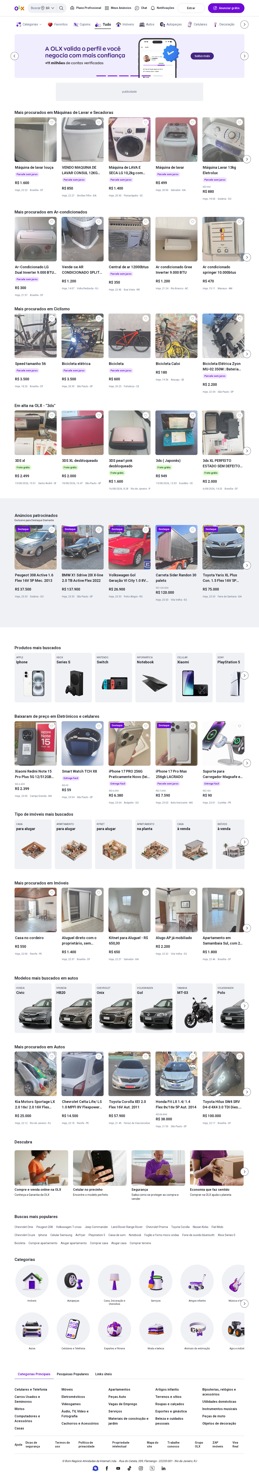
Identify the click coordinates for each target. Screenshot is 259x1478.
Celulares (200, 24)
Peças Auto (117, 1397)
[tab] (34, 1374)
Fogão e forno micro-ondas (161, 1235)
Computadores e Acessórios (27, 1418)
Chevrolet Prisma (157, 1227)
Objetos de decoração (219, 1423)
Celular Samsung (61, 1235)
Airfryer (80, 1235)
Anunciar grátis (229, 8)
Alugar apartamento (74, 1243)
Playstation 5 (97, 1235)
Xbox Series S (226, 1235)
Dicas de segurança (32, 1444)
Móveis (67, 1389)
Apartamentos (119, 1389)
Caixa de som (117, 1235)
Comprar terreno (140, 1243)
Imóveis (128, 24)
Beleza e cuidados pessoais (169, 1421)
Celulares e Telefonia (31, 1389)
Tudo (107, 24)
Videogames (71, 1404)
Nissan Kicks (200, 1227)
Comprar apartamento (43, 1243)
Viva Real (235, 1444)
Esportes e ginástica (171, 1411)
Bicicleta (20, 1243)
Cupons (85, 24)
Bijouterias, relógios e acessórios (219, 1392)
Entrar (191, 8)
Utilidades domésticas (219, 1402)
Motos (19, 1409)
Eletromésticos (73, 1397)
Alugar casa (118, 1243)
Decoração (227, 24)
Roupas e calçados (169, 1404)
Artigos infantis (167, 1389)
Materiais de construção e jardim (128, 1421)
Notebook (135, 1235)
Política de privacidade (86, 1444)
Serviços (115, 1411)
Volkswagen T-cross (69, 1227)
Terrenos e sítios (168, 1397)
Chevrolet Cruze (25, 1235)
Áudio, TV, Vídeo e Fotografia (75, 1413)
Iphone (42, 1235)
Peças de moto (213, 1416)
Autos (150, 24)
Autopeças (174, 24)
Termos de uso (62, 1444)
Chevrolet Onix (24, 1227)
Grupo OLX (199, 1444)
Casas (19, 1428)
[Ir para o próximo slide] (247, 159)
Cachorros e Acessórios (80, 1423)
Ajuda (18, 1444)
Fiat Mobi (217, 1227)
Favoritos (61, 24)
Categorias (30, 24)
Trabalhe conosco (173, 1444)
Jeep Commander (96, 1227)
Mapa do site (152, 1444)
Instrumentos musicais (219, 1409)
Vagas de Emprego (122, 1404)
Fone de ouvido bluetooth (198, 1235)
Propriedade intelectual (120, 1444)
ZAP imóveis (217, 1444)
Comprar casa (99, 1243)
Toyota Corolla (180, 1227)
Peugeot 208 (44, 1227)
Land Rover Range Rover (127, 1227)
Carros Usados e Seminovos (27, 1399)
